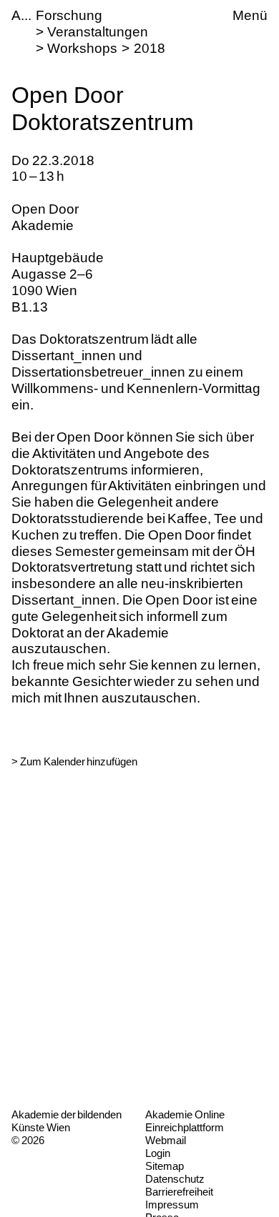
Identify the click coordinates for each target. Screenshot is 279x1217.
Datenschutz (175, 1179)
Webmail (165, 1140)
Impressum (172, 1204)
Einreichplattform (184, 1127)
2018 (149, 48)
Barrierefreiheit (179, 1192)
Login (157, 1153)
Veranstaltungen (97, 31)
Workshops (82, 48)
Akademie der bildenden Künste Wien (66, 1120)
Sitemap (164, 1166)
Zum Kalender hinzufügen (78, 761)
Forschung (69, 15)
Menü (250, 15)
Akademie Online (185, 1114)
